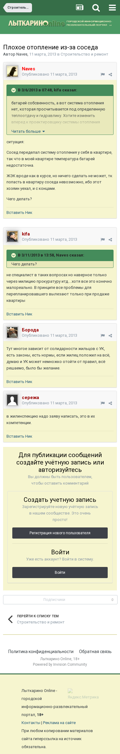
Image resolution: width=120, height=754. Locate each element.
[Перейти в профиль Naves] (12, 71)
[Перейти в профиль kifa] (12, 236)
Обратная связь (95, 651)
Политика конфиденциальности (41, 651)
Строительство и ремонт (84, 54)
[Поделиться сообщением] (110, 74)
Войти (60, 572)
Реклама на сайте (59, 722)
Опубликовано (49, 74)
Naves (21, 54)
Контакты (31, 722)
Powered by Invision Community (60, 664)
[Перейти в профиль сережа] (12, 400)
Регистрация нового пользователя (60, 533)
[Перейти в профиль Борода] (12, 332)
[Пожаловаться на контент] (103, 74)
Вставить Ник (19, 212)
